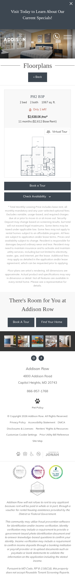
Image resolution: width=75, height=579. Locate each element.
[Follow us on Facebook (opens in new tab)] (41, 358)
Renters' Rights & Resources (52, 429)
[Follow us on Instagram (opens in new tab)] (33, 358)
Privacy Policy (18, 422)
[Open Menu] (68, 37)
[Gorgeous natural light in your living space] (24, 341)
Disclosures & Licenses (20, 429)
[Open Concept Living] (51, 341)
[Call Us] (56, 37)
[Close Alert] (71, 4)
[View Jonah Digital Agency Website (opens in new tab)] (52, 455)
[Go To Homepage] (14, 39)
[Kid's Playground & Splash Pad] (37, 341)
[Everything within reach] (10, 341)
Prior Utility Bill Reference (54, 435)
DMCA (61, 422)
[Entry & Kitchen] (65, 341)
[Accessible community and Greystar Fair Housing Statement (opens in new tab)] (32, 455)
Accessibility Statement (41, 422)
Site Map (37, 441)
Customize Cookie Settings (21, 435)
